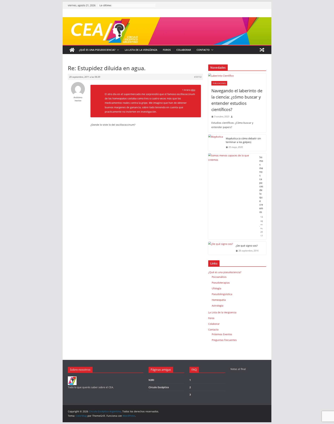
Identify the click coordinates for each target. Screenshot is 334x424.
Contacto (203, 49)
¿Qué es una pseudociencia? (97, 49)
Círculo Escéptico (159, 387)
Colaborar (183, 49)
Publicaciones (219, 83)
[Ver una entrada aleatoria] (262, 50)
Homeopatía (219, 299)
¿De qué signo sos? (247, 245)
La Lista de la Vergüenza (141, 49)
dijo (193, 89)
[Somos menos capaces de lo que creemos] (232, 196)
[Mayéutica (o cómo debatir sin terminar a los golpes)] (215, 142)
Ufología (216, 288)
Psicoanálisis (219, 277)
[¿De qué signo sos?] (220, 248)
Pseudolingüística (222, 294)
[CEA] (72, 378)
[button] (117, 49)
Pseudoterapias (221, 282)
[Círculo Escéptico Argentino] (72, 50)
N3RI (151, 380)
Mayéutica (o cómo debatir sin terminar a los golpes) (243, 140)
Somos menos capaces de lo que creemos (261, 185)
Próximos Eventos (222, 334)
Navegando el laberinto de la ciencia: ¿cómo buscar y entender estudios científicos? (236, 100)
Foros (167, 49)
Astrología (217, 305)
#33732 (198, 76)
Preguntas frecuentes (224, 340)
